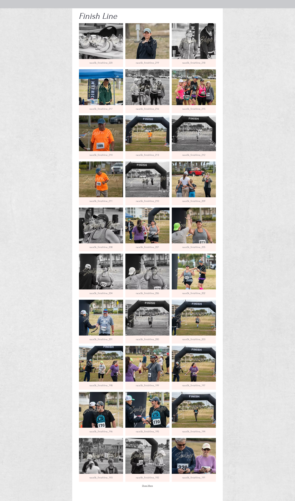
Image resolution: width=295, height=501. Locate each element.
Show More (147, 485)
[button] (101, 45)
